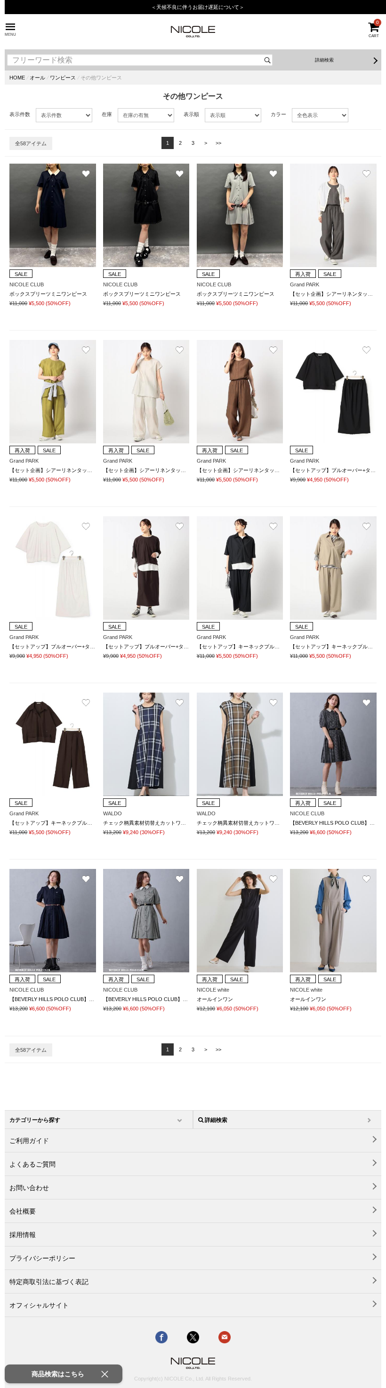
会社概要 (22, 1211)
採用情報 (22, 1234)
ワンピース (63, 77)
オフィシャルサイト (39, 1305)
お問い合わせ (29, 1187)
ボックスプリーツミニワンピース (48, 294)
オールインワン (215, 999)
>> (218, 143)
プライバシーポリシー (42, 1258)
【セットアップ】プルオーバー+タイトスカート (65, 646)
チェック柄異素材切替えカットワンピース (152, 823)
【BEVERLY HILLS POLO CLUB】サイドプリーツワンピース (80, 999)
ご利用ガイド (29, 1140)
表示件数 (19, 114)
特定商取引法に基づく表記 (48, 1281)
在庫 (107, 114)
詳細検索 (324, 60)
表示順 (191, 114)
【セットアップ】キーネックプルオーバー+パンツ (255, 646)
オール (37, 77)
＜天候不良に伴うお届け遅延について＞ (197, 7)
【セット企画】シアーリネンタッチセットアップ (66, 470)
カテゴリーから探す (34, 1120)
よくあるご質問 (32, 1164)
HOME (17, 77)
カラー (278, 114)
